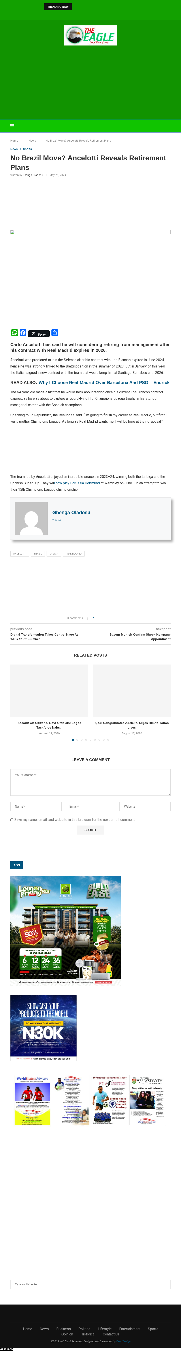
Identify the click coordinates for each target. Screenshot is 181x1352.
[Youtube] (93, 14)
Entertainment (129, 1329)
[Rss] (111, 14)
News (32, 140)
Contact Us (111, 1334)
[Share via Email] (114, 618)
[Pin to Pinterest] (110, 618)
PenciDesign (123, 1341)
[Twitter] (76, 14)
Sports (153, 1329)
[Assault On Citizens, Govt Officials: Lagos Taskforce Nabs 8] (49, 690)
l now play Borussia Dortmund (77, 483)
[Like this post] (96, 618)
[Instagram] (82, 14)
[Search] (168, 125)
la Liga (53, 553)
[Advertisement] (90, 83)
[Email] (99, 14)
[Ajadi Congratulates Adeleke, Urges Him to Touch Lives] (132, 690)
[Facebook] (70, 14)
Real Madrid (74, 553)
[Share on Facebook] (101, 618)
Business (63, 1329)
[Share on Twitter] (105, 618)
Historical (88, 1334)
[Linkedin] (88, 14)
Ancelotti (19, 553)
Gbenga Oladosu (33, 175)
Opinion (67, 1334)
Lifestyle (105, 1329)
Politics (84, 1329)
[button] (76, 6)
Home (14, 140)
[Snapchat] (105, 14)
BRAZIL (38, 553)
